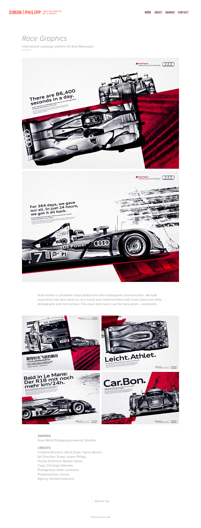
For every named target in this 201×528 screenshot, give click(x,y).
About (158, 12)
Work (148, 12)
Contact (183, 12)
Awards (170, 12)
